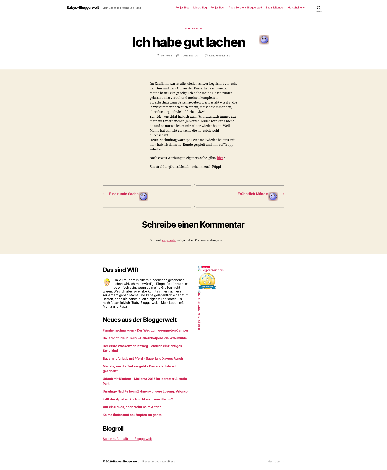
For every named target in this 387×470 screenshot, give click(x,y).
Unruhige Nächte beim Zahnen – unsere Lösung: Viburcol (146, 391)
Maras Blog (200, 7)
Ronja (169, 55)
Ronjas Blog (183, 7)
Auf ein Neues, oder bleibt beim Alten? (132, 407)
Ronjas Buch (218, 7)
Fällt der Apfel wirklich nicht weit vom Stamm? (138, 399)
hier (220, 158)
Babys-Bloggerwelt (83, 7)
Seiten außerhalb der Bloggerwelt (127, 439)
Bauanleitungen (275, 7)
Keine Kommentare (219, 55)
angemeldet (169, 240)
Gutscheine (295, 7)
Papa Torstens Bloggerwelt (245, 7)
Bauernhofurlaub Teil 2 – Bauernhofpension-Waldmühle (145, 338)
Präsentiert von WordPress (158, 461)
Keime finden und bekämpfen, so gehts (132, 415)
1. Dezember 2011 (190, 55)
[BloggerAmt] (241, 270)
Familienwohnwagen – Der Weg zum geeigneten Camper (146, 330)
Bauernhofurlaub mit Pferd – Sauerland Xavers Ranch (143, 358)
